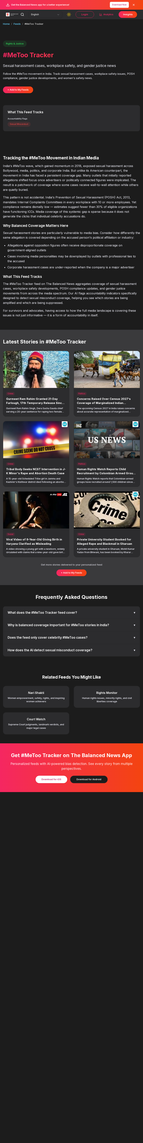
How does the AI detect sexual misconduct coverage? (71, 650)
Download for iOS (51, 779)
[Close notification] (133, 4)
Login (84, 14)
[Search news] (22, 14)
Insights (128, 14)
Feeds (17, 24)
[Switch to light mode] (69, 14)
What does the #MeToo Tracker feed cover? (71, 612)
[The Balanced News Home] (12, 14)
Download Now (119, 5)
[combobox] (45, 14)
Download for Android (89, 779)
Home (6, 24)
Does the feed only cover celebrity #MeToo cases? (71, 637)
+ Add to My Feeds (18, 89)
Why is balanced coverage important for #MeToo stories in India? (71, 625)
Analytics (108, 14)
